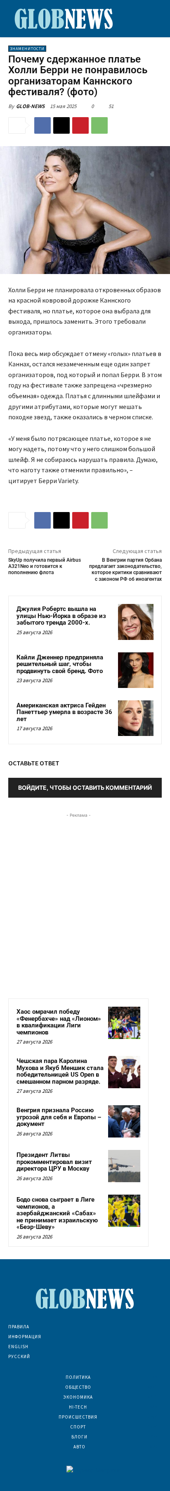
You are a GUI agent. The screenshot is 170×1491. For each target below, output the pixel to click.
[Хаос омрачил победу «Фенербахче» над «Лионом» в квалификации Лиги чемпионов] (124, 1023)
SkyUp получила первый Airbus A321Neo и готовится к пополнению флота (44, 566)
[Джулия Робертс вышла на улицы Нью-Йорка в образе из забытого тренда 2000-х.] (135, 622)
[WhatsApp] (99, 125)
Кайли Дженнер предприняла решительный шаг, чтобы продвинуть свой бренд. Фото (60, 664)
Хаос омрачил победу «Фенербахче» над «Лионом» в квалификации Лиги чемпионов (59, 1022)
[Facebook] (42, 125)
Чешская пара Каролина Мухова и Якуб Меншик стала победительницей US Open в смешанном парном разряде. (60, 1071)
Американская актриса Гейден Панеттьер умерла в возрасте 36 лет (64, 712)
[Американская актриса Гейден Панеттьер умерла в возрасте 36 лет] (135, 718)
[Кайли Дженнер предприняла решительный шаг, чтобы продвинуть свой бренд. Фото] (135, 670)
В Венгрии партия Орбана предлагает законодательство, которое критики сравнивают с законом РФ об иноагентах (125, 569)
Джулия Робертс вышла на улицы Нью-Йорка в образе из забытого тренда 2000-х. (61, 615)
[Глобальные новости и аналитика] (64, 18)
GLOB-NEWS (30, 106)
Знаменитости (27, 48)
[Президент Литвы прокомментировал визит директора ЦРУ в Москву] (124, 1166)
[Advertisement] (85, 905)
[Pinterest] (80, 125)
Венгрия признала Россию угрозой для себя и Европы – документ (59, 1117)
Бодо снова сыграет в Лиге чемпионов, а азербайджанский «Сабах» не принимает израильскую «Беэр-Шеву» (57, 1213)
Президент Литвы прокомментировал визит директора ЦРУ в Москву (54, 1161)
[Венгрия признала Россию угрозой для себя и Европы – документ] (124, 1121)
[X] (61, 125)
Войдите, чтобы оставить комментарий (85, 787)
